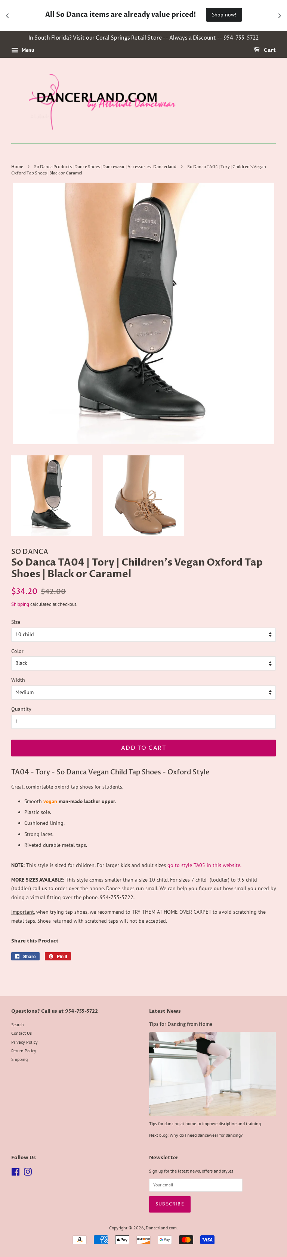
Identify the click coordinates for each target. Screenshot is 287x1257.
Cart (269, 50)
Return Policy (23, 1050)
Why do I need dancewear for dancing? (206, 1135)
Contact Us (21, 1033)
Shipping (20, 604)
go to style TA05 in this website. (204, 865)
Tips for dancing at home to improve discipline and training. (205, 1123)
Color (17, 651)
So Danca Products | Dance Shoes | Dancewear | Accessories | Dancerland (105, 167)
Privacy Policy (24, 1042)
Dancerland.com (161, 1227)
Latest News (165, 1011)
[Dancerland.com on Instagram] (28, 1173)
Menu (27, 50)
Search (17, 1024)
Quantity (21, 709)
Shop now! (224, 14)
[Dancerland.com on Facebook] (15, 1173)
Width (18, 680)
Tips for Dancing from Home (180, 1024)
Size (15, 622)
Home (17, 167)
